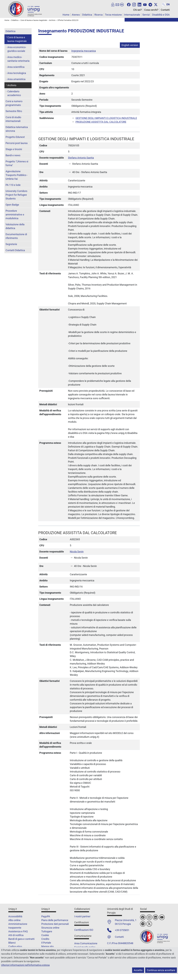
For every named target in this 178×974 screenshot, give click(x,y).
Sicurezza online (50, 927)
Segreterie (11, 244)
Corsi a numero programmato (14, 103)
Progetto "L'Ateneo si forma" (17, 163)
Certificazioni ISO (83, 929)
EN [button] (168, 4)
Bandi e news (13, 155)
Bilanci (12, 942)
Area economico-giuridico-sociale (16, 49)
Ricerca (98, 14)
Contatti (165, 9)
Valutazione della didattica (15, 226)
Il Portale (46, 942)
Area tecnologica (16, 73)
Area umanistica (16, 79)
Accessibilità (15, 916)
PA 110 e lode (13, 184)
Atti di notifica (16, 935)
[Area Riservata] (113, 4)
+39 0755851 (122, 930)
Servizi (146, 14)
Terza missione (113, 14)
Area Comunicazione (85, 943)
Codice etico (15, 946)
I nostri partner (82, 916)
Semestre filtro (14, 111)
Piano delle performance (54, 920)
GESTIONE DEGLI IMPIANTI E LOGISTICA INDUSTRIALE (106, 118)
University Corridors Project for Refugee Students (16, 195)
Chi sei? (137, 9)
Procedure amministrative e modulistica (15, 214)
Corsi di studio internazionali (13, 119)
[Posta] (117, 4)
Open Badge (12, 204)
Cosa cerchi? (151, 9)
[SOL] (122, 4)
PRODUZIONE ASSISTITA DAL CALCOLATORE (101, 121)
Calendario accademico (14, 93)
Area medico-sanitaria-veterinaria (18, 59)
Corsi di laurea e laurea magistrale (17, 39)
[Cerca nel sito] (163, 4)
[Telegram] (150, 4)
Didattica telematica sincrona (17, 129)
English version (130, 45)
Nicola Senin (77, 551)
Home (66, 14)
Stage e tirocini (14, 149)
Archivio (11, 85)
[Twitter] (156, 4)
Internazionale (132, 14)
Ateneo (76, 14)
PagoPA (45, 916)
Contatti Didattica (15, 250)
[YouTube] (145, 4)
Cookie (45, 935)
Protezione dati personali (55, 923)
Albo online (14, 920)
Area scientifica (15, 66)
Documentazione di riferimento (16, 236)
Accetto (138, 970)
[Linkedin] (139, 4)
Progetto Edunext (15, 137)
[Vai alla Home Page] (25, 8)
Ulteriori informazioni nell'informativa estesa (25, 965)
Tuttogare (46, 931)
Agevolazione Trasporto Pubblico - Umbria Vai (17, 175)
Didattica (87, 14)
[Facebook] (129, 4)
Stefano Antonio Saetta (81, 157)
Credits (45, 938)
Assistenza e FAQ (18, 931)
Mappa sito (47, 946)
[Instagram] (134, 4)
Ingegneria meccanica (83, 50)
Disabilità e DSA (161, 14)
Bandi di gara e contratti (21, 938)
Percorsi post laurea (17, 143)
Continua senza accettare (161, 970)
